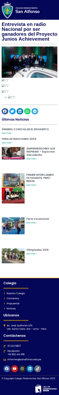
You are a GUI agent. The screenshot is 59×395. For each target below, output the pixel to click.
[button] (5, 111)
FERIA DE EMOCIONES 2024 (19, 139)
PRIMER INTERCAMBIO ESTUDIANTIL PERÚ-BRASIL (40, 178)
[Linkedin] (30, 368)
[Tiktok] (37, 368)
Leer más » (7, 133)
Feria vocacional (37, 219)
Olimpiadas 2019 (37, 250)
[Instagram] (22, 368)
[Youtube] (14, 368)
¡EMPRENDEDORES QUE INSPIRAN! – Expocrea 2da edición (40, 152)
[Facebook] (6, 368)
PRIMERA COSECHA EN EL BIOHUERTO (25, 129)
